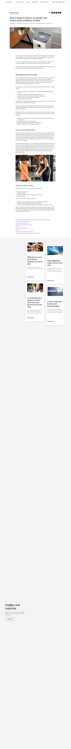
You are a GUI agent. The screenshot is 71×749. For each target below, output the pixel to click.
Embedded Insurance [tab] (44, 2)
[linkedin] (54, 13)
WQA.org (17, 229)
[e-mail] (56, 13)
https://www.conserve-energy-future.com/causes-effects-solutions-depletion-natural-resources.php (33, 219)
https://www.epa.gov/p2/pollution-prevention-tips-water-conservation (28, 233)
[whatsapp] (58, 13)
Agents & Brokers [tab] (35, 2)
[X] (60, 13)
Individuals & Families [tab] (20, 2)
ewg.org (17, 226)
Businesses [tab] (28, 2)
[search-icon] (65, 2)
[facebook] (52, 13)
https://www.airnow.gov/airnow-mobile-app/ (24, 224)
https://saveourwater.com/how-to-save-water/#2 (24, 231)
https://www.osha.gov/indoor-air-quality (23, 221)
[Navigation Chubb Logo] (8, 2)
